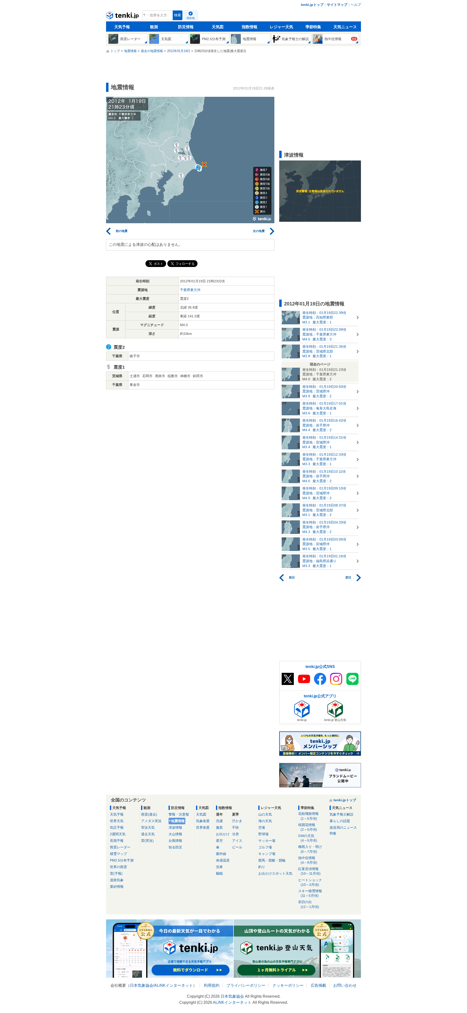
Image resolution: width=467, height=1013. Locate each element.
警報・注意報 (179, 814)
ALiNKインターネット (173, 985)
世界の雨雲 (118, 867)
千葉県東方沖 (190, 290)
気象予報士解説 (341, 814)
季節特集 (313, 27)
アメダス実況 (151, 821)
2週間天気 (118, 834)
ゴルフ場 (265, 847)
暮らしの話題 (340, 821)
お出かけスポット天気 (275, 873)
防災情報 (186, 27)
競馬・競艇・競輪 (272, 860)
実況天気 (148, 827)
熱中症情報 (307, 860)
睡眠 (219, 873)
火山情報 (175, 834)
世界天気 (117, 821)
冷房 (235, 834)
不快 (235, 827)
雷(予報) (116, 873)
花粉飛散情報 (308, 816)
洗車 (219, 867)
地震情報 (178, 821)
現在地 (191, 18)
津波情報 (175, 827)
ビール (237, 847)
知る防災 (175, 847)
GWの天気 (307, 838)
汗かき (237, 821)
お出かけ (223, 834)
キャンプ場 (266, 854)
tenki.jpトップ (312, 5)
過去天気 (148, 834)
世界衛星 (203, 827)
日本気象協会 (141, 985)
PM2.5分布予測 (122, 860)
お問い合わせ (345, 985)
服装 (219, 827)
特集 (333, 833)
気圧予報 (117, 827)
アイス (237, 841)
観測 (154, 27)
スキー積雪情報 (310, 893)
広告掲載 (318, 985)
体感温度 (223, 860)
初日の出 (308, 904)
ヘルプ (356, 5)
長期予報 (117, 841)
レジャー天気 (281, 27)
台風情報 (175, 841)
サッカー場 (266, 841)
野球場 (263, 834)
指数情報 (249, 27)
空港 (261, 827)
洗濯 (219, 821)
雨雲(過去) (149, 814)
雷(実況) (147, 841)
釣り (261, 867)
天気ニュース (345, 27)
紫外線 (221, 854)
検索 (177, 15)
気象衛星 (203, 821)
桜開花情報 (307, 827)
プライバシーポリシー (245, 985)
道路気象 (117, 880)
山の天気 (265, 814)
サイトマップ (337, 5)
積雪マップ (118, 854)
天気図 (218, 27)
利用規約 (211, 985)
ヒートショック (310, 882)
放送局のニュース (343, 827)
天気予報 (122, 27)
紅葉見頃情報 (309, 871)
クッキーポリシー (288, 985)
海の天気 (265, 821)
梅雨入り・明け (310, 849)
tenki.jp (123, 16)
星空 (219, 841)
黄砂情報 (117, 887)
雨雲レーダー (120, 847)
